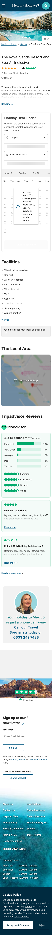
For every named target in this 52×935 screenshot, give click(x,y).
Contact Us (9, 810)
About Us (8, 804)
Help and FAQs (10, 816)
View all (5, 319)
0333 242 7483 (26, 637)
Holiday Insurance (12, 840)
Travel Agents (34, 834)
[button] (26, 26)
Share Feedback (18, 778)
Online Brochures (36, 810)
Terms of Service (38, 759)
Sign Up (13, 747)
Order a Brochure (36, 816)
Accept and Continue (18, 925)
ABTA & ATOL (10, 834)
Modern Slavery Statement (38, 822)
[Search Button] (46, 6)
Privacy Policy (17, 759)
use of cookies (21, 916)
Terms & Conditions (13, 828)
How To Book (34, 804)
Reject (42, 925)
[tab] (8, 173)
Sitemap (31, 828)
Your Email (8, 729)
